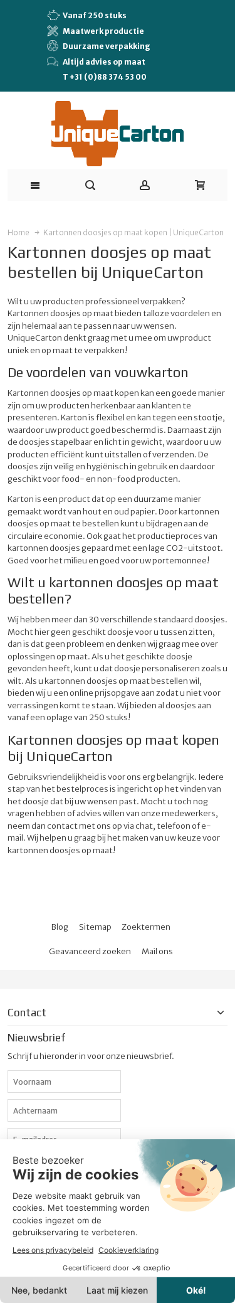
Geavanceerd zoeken (90, 951)
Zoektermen (146, 927)
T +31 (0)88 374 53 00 (105, 77)
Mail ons (157, 951)
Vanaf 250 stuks (95, 15)
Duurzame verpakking (106, 46)
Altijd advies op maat (104, 61)
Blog (59, 927)
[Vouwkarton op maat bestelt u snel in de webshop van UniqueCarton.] (117, 133)
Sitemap (95, 927)
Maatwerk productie (103, 31)
